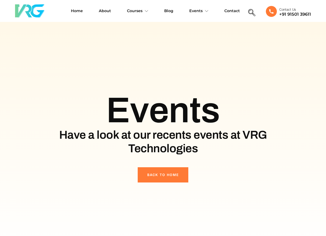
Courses (134, 11)
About (105, 11)
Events (196, 11)
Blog (168, 11)
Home (77, 11)
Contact (232, 11)
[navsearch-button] (252, 13)
